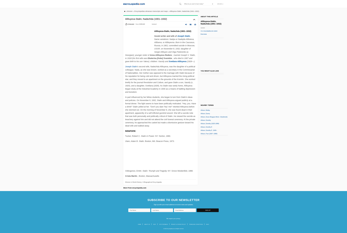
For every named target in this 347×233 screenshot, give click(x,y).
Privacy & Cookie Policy (178, 224)
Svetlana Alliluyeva (177, 61)
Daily (207, 224)
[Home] (134, 4)
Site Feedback (163, 224)
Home (139, 224)
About (209, 31)
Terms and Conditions (196, 224)
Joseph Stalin (183, 36)
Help (154, 224)
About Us (147, 224)
